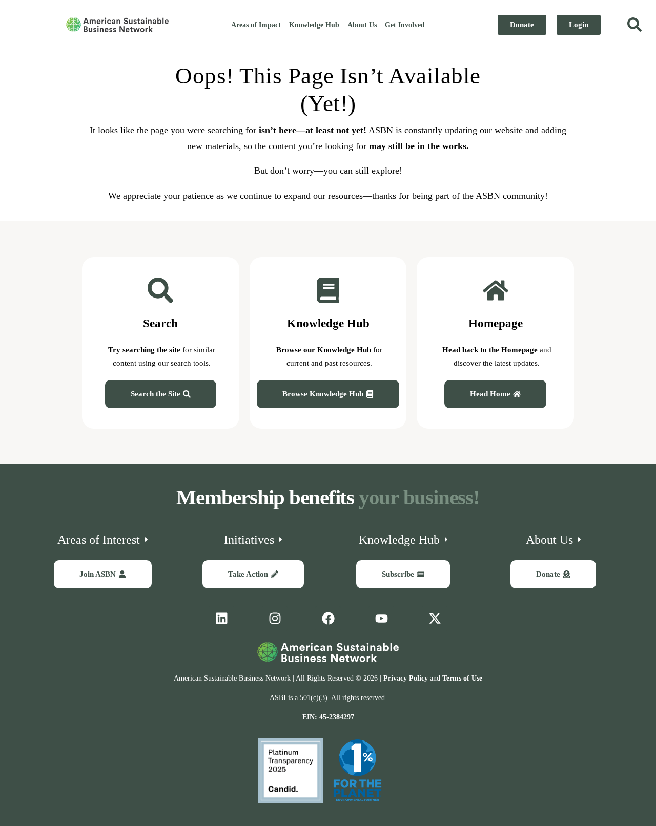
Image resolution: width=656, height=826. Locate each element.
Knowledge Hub (314, 24)
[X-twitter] (434, 618)
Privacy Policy (405, 678)
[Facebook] (328, 618)
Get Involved (405, 24)
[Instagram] (275, 618)
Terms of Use (462, 678)
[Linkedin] (221, 618)
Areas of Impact (256, 24)
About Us (362, 24)
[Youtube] (381, 618)
